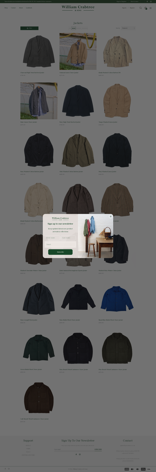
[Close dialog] (110, 216)
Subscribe (60, 252)
